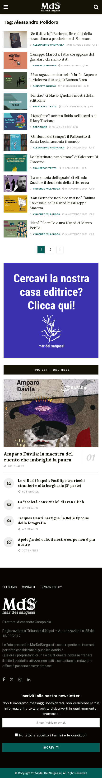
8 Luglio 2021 (78, 147)
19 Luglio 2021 (61, 127)
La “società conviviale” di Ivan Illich (51, 502)
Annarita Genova (44, 65)
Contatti (28, 587)
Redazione (40, 127)
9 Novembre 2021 (76, 188)
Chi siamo (9, 587)
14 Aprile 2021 (70, 168)
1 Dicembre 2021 (71, 86)
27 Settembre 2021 (73, 106)
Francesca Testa (44, 106)
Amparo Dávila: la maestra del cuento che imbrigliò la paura (38, 457)
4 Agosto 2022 (70, 65)
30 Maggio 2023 (79, 44)
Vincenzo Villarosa (46, 188)
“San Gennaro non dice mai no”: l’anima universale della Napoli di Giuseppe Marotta (62, 203)
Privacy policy (51, 587)
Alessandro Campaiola (48, 44)
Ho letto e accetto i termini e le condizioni (53, 735)
